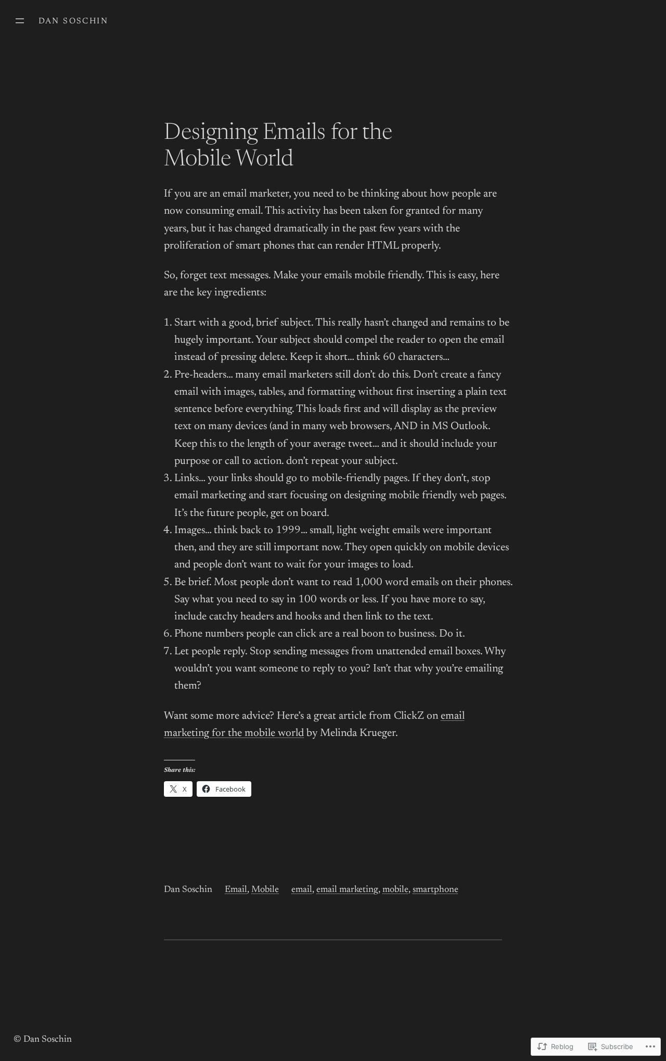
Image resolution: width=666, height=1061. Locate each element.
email (301, 890)
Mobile (265, 890)
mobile (395, 890)
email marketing (347, 890)
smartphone (435, 890)
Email (236, 890)
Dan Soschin (73, 21)
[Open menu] (20, 21)
